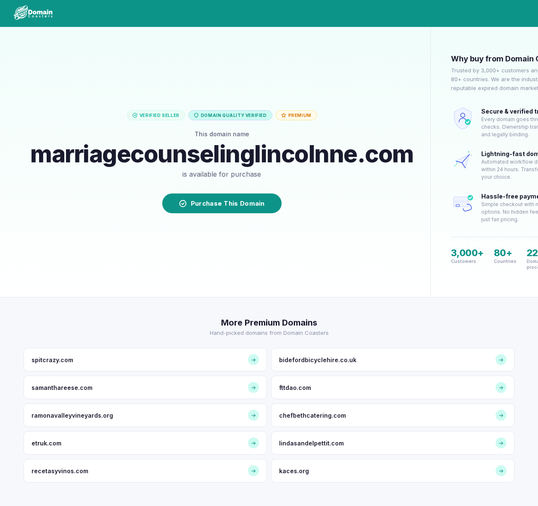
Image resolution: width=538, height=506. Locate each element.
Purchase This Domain (228, 203)
